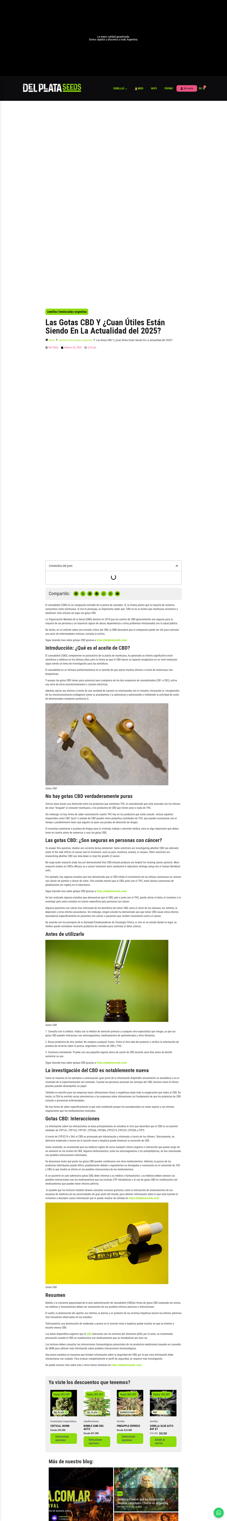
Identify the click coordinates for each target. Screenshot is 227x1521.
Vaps (154, 88)
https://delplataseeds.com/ (112, 640)
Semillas (118, 88)
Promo (169, 88)
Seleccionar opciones (62, 1438)
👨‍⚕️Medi (138, 88)
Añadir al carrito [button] (160, 1441)
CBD (89, 1333)
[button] (176, 566)
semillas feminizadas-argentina (67, 311)
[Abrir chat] (219, 1513)
